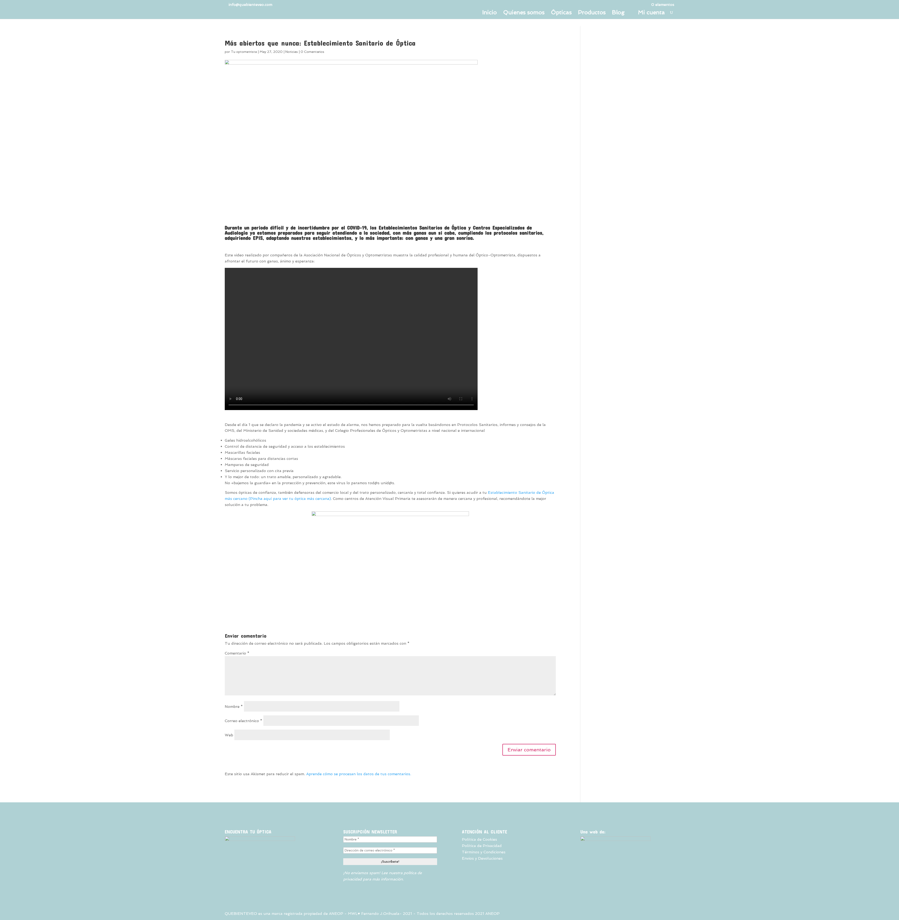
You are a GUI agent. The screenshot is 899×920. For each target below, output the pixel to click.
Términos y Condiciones (483, 852)
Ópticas (561, 13)
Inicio (489, 13)
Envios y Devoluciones (482, 858)
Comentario (237, 653)
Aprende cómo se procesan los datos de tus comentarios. (358, 774)
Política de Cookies (479, 839)
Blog (618, 13)
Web (229, 735)
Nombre (234, 706)
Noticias (291, 52)
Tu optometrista (244, 52)
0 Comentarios (312, 52)
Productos (592, 13)
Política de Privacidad (482, 846)
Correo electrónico (243, 721)
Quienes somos (524, 13)
